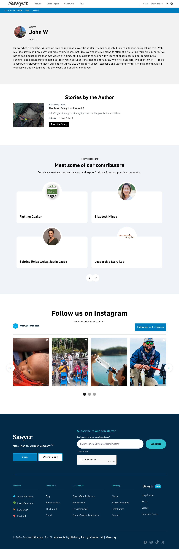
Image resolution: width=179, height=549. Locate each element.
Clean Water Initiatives (84, 496)
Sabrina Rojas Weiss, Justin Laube (43, 261)
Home (19, 11)
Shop (145, 4)
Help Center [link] (148, 495)
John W (52, 118)
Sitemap (38, 537)
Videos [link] (145, 508)
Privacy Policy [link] (79, 537)
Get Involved (79, 503)
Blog (27, 11)
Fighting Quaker (31, 216)
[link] (18, 3)
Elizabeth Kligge (106, 216)
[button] (38, 3)
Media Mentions (57, 105)
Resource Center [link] (150, 514)
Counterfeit (96, 537)
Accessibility (61, 537)
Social (49, 515)
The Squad (51, 509)
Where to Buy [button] (50, 457)
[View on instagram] (31, 362)
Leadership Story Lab (109, 261)
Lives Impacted (80, 509)
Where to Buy (156, 4)
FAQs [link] (144, 502)
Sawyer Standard (120, 503)
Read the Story (59, 124)
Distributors (118, 509)
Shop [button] (25, 457)
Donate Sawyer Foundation (86, 515)
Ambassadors (53, 503)
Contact (116, 515)
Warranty (111, 537)
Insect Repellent (25, 504)
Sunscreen (22, 510)
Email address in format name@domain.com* (93, 437)
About (115, 496)
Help (82, 4)
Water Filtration (25, 497)
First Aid (21, 516)
